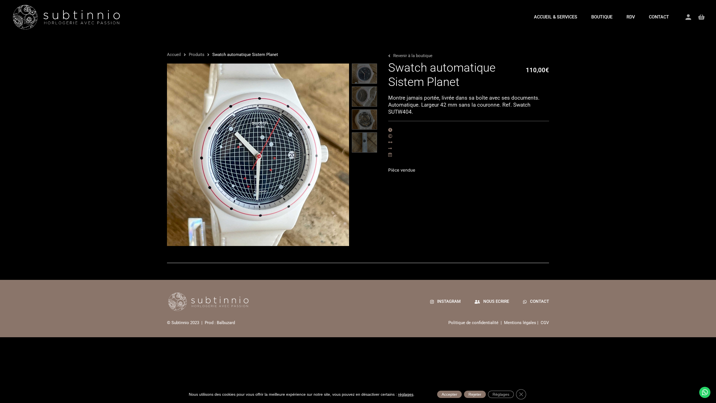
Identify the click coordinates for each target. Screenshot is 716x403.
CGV (545, 322)
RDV (630, 17)
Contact (659, 17)
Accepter (449, 394)
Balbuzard (226, 322)
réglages (405, 394)
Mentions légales (520, 322)
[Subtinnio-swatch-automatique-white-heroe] (258, 155)
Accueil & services (555, 17)
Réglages (501, 394)
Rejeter (474, 394)
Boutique (602, 17)
